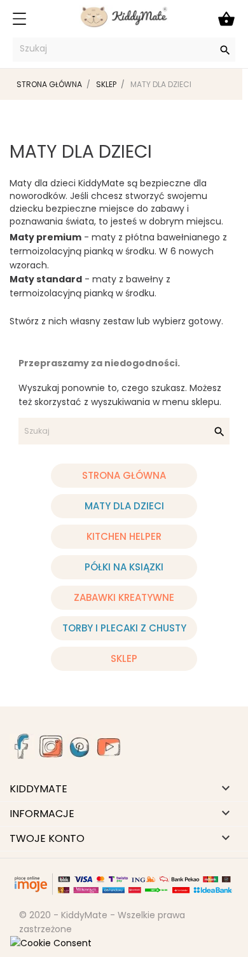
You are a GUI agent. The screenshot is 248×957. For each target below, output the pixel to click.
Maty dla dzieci (124, 506)
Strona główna (124, 475)
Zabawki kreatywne (124, 597)
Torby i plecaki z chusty (124, 628)
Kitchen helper (124, 536)
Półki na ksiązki (124, 567)
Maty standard (46, 279)
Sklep (124, 658)
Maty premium (45, 237)
